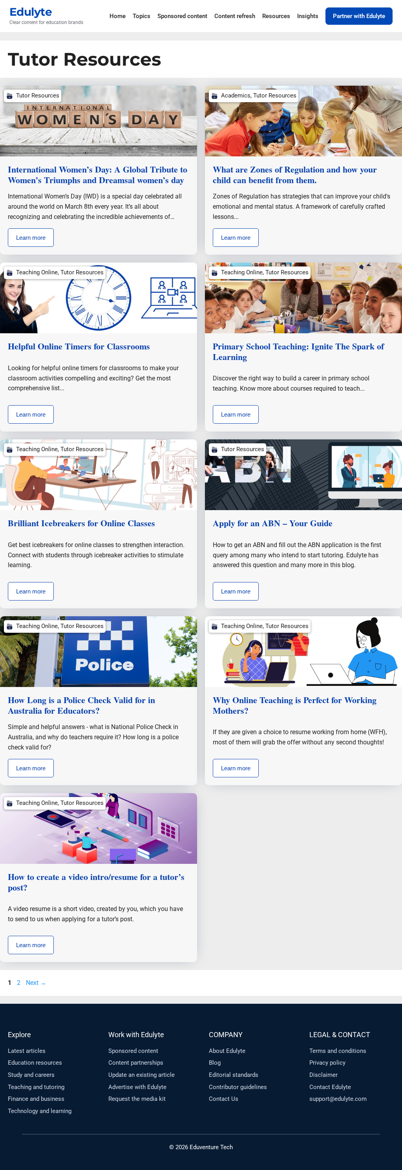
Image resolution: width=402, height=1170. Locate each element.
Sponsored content (182, 16)
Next (36, 982)
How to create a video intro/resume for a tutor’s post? (96, 881)
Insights (307, 16)
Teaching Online (37, 272)
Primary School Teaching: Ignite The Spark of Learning (298, 351)
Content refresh (234, 16)
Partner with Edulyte (359, 16)
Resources (276, 16)
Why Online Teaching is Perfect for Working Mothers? (294, 704)
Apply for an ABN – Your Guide (273, 522)
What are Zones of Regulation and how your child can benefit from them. (295, 174)
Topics (141, 16)
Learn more (31, 237)
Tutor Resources (37, 95)
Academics (235, 95)
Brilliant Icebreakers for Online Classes (81, 522)
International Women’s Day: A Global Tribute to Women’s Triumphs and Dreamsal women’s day (97, 174)
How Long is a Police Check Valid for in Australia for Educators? (81, 704)
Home (118, 16)
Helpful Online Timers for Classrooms (79, 346)
